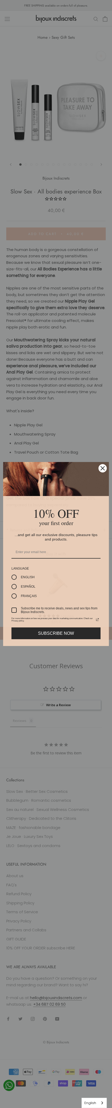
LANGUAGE (20, 568)
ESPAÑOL (28, 586)
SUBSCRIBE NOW (56, 633)
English (90, 1102)
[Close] (102, 468)
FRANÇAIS (29, 596)
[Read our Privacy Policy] (97, 619)
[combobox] (94, 1103)
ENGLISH (28, 577)
